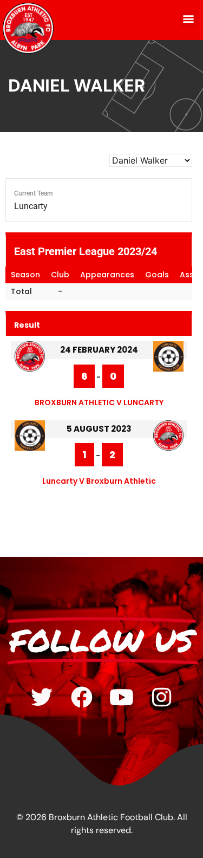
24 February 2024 (99, 349)
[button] (189, 19)
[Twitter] (42, 697)
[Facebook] (82, 697)
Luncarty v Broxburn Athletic (99, 481)
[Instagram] (162, 697)
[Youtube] (122, 697)
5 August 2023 (99, 428)
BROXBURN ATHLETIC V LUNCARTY (99, 402)
